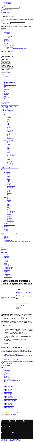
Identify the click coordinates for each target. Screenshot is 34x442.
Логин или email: (5, 23)
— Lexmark (7, 270)
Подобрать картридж (6, 72)
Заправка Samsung (9, 406)
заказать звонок (14, 168)
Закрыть (3, 440)
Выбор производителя (7, 56)
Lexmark (9, 131)
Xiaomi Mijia (10, 138)
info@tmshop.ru (9, 47)
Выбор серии (4, 59)
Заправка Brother (8, 387)
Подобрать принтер (6, 65)
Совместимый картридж (22, 299)
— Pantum (6, 271)
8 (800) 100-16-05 (5, 166)
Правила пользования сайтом (12, 380)
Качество (9, 33)
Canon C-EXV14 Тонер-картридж (23, 292)
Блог (8, 37)
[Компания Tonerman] (7, 51)
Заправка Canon (8, 389)
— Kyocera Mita (8, 268)
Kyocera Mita (10, 130)
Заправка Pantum (8, 403)
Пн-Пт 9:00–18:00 (9, 45)
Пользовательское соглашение (12, 382)
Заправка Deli (7, 390)
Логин (2, 6)
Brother (9, 117)
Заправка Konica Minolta (10, 399)
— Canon (6, 257)
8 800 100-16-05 (8, 354)
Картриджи (4, 252)
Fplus (8, 123)
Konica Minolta (11, 129)
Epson (8, 122)
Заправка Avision (8, 386)
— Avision (6, 254)
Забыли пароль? (5, 12)
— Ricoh (6, 272)
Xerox (8, 137)
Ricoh (8, 134)
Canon (8, 119)
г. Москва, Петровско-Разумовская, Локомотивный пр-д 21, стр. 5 (10, 105)
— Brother (6, 256)
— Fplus (6, 261)
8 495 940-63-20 (17, 354)
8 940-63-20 (5, 103)
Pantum (9, 133)
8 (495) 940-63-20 (5, 168)
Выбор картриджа (5, 69)
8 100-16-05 (5, 102)
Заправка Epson (8, 392)
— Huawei (6, 264)
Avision (9, 116)
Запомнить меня (6, 9)
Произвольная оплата (9, 225)
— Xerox (6, 275)
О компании (7, 32)
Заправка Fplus (8, 393)
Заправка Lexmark (9, 401)
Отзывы (6, 41)
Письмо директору (9, 98)
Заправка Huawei (8, 396)
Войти (2, 11)
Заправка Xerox (8, 407)
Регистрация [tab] (7, 3)
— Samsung (7, 274)
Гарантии (9, 36)
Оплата (6, 39)
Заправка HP (7, 394)
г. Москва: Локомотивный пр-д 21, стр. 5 (16, 48)
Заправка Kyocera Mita (10, 400)
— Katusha (6, 265)
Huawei (9, 126)
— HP (5, 263)
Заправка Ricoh (8, 404)
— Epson (6, 260)
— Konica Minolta (8, 267)
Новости (9, 34)
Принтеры (3, 249)
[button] (9, 115)
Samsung (9, 136)
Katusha (9, 127)
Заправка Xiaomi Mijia (10, 408)
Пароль (3, 7)
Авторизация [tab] (7, 2)
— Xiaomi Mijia (8, 277)
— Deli (6, 258)
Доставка (6, 40)
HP (8, 124)
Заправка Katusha (8, 397)
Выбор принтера (5, 62)
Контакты (6, 43)
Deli (8, 120)
